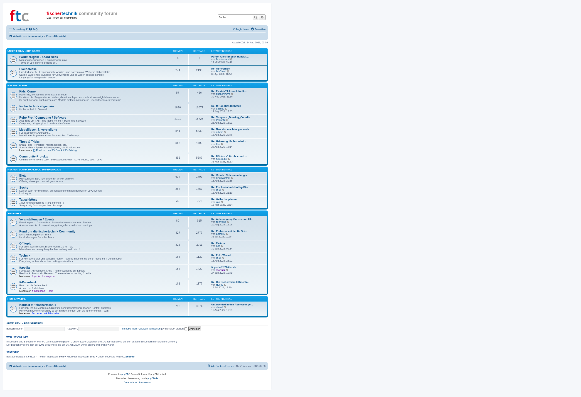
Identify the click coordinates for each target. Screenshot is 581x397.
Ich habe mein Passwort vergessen (140, 328)
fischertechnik (17, 85)
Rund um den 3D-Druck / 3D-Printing (56, 150)
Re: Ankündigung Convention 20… (232, 219)
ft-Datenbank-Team (42, 291)
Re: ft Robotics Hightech (226, 106)
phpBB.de (153, 378)
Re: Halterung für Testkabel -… (229, 141)
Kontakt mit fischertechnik (37, 305)
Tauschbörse (28, 199)
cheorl (219, 307)
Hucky (219, 284)
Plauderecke (28, 69)
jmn (218, 202)
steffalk (220, 270)
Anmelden (13, 323)
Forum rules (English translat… (230, 56)
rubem (219, 132)
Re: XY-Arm (218, 243)
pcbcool (130, 356)
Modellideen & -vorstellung (38, 129)
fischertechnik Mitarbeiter (46, 313)
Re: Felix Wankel (221, 255)
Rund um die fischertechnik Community (47, 231)
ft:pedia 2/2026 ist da (223, 267)
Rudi (218, 190)
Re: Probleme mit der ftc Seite (229, 231)
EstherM (220, 233)
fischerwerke (16, 299)
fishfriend (221, 71)
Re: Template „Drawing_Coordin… (232, 117)
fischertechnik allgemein (36, 106)
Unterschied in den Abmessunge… (232, 304)
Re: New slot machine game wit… (231, 129)
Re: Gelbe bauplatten (224, 199)
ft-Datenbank (28, 282)
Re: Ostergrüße (220, 68)
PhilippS (220, 120)
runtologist (221, 158)
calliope (220, 108)
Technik (24, 255)
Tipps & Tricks (29, 141)
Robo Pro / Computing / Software (42, 117)
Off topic (25, 243)
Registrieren (33, 323)
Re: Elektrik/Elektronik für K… (229, 91)
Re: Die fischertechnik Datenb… (230, 282)
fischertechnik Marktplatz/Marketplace (34, 169)
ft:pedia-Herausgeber (43, 276)
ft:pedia (24, 267)
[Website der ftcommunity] (27, 14)
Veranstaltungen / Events (36, 219)
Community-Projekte (33, 156)
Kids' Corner (28, 91)
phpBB (125, 374)
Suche (23, 187)
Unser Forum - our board (23, 51)
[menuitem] (33, 29)
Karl (218, 144)
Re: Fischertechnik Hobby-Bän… (231, 187)
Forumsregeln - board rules (38, 57)
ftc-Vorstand (222, 59)
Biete (22, 175)
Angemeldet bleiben (173, 328)
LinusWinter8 (223, 178)
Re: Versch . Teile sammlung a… (230, 175)
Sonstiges (14, 213)
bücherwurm (223, 93)
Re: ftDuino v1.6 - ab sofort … (229, 156)
